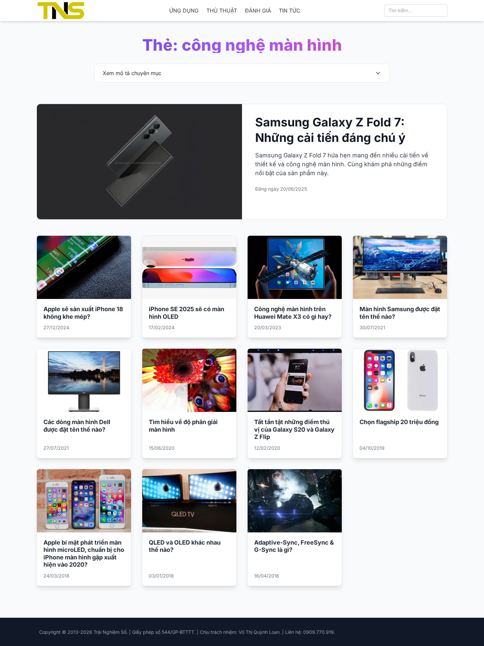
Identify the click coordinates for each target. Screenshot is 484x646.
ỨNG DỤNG (184, 10)
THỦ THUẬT (221, 10)
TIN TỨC (289, 10)
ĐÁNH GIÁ (258, 10)
